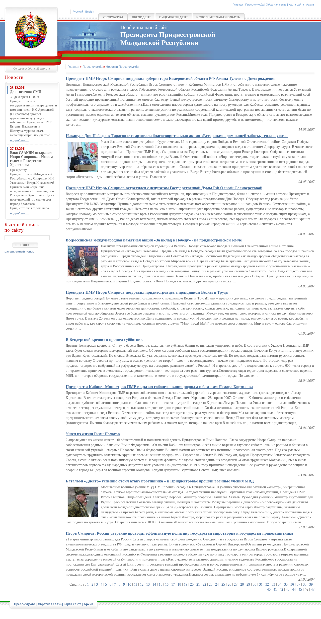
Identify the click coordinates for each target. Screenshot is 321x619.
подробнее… (19, 140)
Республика (113, 17)
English (89, 11)
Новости (14, 77)
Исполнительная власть (218, 17)
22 (204, 584)
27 (235, 584)
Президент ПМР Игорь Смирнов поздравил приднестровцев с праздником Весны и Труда (147, 292)
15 (160, 584)
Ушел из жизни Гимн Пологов (93, 434)
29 (248, 584)
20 (192, 584)
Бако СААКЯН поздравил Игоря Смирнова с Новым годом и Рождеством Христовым (31, 159)
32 (267, 584)
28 (242, 584)
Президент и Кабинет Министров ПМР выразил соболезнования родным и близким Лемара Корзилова (159, 387)
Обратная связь (276, 4)
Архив (310, 4)
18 (179, 584)
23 (210, 584)
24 (217, 584)
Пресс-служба (254, 4)
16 (167, 584)
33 (273, 584)
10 (129, 584)
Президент (141, 17)
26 (229, 584)
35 (286, 584)
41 (275, 589)
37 (298, 584)
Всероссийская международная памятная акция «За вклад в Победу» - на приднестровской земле (154, 240)
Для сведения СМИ (25, 92)
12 (141, 584)
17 (173, 584)
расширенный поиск (19, 251)
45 (300, 589)
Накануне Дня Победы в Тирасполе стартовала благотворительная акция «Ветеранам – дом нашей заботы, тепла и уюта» (177, 136)
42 (281, 589)
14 (154, 584)
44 (294, 589)
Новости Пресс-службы (122, 67)
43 (287, 589)
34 (279, 584)
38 (304, 584)
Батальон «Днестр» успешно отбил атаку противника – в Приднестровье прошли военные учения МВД (160, 481)
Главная (238, 4)
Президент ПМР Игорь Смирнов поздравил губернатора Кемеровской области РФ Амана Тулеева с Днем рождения (171, 78)
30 (254, 584)
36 (292, 584)
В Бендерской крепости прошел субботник (104, 339)
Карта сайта (296, 4)
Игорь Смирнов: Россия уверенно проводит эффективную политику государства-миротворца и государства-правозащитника (179, 533)
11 (135, 584)
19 (185, 584)
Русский (77, 11)
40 (269, 589)
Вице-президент (173, 17)
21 (198, 584)
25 (223, 584)
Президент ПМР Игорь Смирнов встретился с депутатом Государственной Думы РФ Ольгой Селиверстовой (164, 188)
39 (311, 584)
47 (312, 589)
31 (261, 584)
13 (148, 584)
